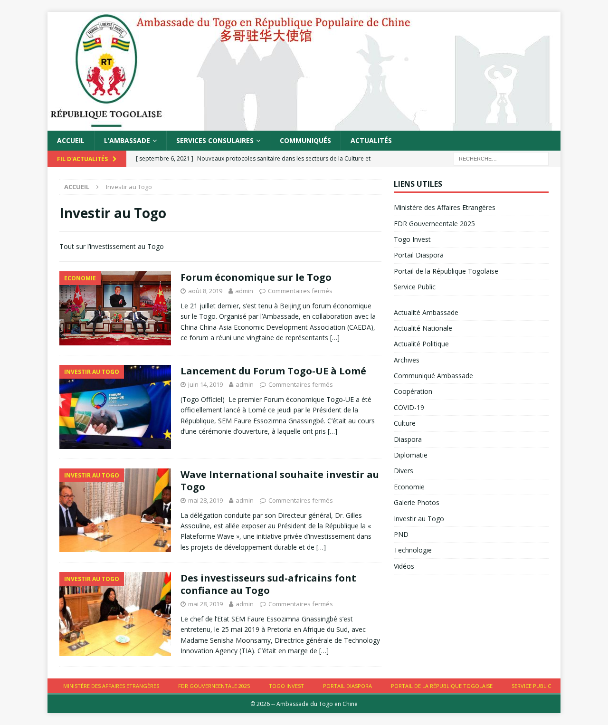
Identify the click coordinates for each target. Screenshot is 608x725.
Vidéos (404, 566)
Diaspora (408, 439)
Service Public (415, 286)
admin (244, 290)
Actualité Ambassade (426, 312)
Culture (405, 423)
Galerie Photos (416, 502)
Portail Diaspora (419, 254)
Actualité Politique (421, 343)
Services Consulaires (215, 140)
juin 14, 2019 (205, 384)
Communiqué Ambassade (433, 375)
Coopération (413, 391)
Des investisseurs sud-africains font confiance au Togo (268, 584)
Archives (406, 359)
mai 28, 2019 (205, 500)
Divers (403, 470)
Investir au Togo (419, 518)
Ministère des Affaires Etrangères (444, 207)
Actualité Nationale (423, 328)
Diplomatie (411, 454)
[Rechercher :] (501, 158)
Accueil (71, 140)
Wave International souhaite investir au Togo (279, 480)
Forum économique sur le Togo (256, 277)
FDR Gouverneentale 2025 (434, 223)
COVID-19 (409, 407)
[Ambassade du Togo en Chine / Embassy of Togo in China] (304, 125)
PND (401, 534)
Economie (409, 486)
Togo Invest (412, 239)
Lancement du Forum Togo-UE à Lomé (273, 370)
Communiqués (305, 140)
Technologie (413, 549)
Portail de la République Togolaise (446, 271)
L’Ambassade (127, 140)
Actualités (371, 140)
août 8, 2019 (205, 290)
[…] (335, 337)
